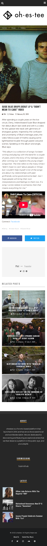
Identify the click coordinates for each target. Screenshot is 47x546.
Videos (11, 114)
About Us (16, 537)
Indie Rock (14, 229)
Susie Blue (26, 229)
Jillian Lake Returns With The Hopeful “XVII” (27, 492)
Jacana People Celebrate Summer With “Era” (29, 517)
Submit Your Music (28, 537)
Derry (5, 229)
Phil (4, 114)
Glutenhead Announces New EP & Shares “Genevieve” (29, 504)
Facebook (15, 221)
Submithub (23, 466)
